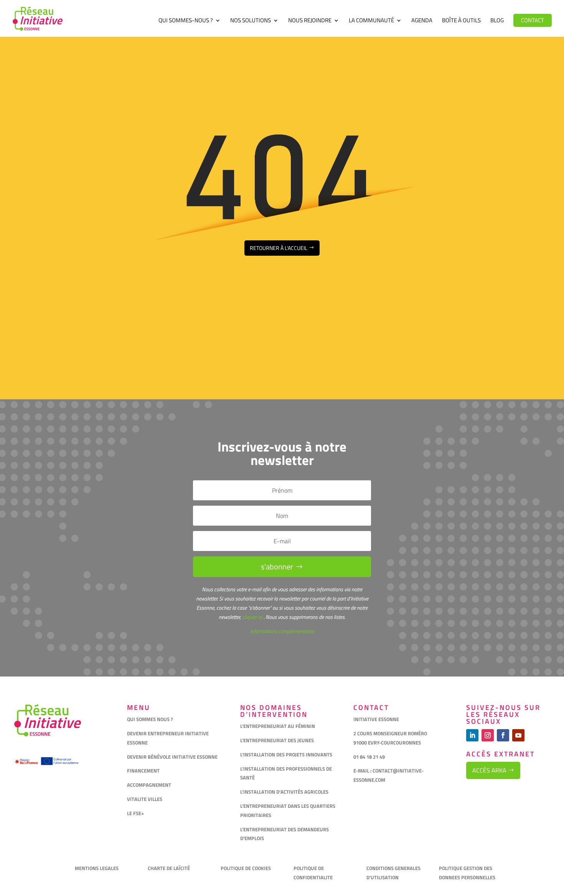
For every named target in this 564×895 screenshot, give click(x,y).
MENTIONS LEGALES (97, 868)
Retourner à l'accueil (278, 248)
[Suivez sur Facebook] (503, 735)
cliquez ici (251, 617)
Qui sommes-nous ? (185, 21)
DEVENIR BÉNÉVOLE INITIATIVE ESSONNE (172, 757)
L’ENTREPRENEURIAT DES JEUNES (277, 740)
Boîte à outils (461, 21)
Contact (532, 20)
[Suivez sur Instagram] (488, 735)
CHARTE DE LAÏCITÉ (169, 868)
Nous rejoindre (309, 21)
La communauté (371, 21)
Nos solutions (250, 21)
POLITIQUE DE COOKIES (246, 868)
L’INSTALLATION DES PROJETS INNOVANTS (286, 754)
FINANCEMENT (143, 770)
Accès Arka (489, 770)
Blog (497, 21)
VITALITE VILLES (145, 799)
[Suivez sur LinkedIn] (472, 735)
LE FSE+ (135, 813)
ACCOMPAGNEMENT (149, 785)
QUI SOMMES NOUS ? (150, 719)
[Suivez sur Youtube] (518, 735)
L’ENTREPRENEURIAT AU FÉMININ (277, 726)
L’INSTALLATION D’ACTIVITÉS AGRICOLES (284, 792)
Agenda (421, 21)
